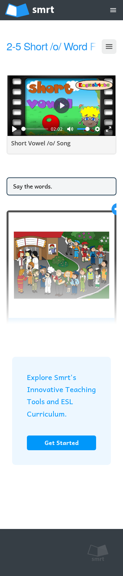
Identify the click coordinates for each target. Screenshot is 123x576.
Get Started (62, 442)
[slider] (34, 129)
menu (113, 10)
